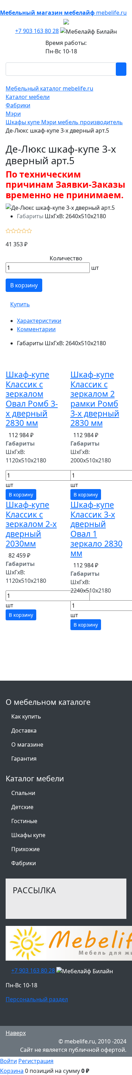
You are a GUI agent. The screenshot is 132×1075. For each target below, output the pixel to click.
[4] (24, 230)
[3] (18, 230)
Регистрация (36, 1061)
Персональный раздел (37, 999)
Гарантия (24, 758)
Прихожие (25, 849)
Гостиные (24, 821)
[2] (13, 230)
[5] (29, 230)
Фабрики (23, 863)
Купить (20, 304)
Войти (8, 1061)
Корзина (12, 1071)
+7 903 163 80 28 (37, 31)
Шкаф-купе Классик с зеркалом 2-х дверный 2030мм (31, 524)
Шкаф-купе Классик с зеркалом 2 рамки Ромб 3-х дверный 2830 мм (94, 398)
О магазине (27, 744)
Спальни (23, 793)
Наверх (16, 1033)
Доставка (24, 730)
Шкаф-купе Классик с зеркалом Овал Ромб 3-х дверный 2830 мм (32, 398)
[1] (8, 230)
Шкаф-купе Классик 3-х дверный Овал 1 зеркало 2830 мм (96, 529)
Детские (22, 807)
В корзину (24, 285)
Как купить (26, 716)
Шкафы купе (28, 835)
